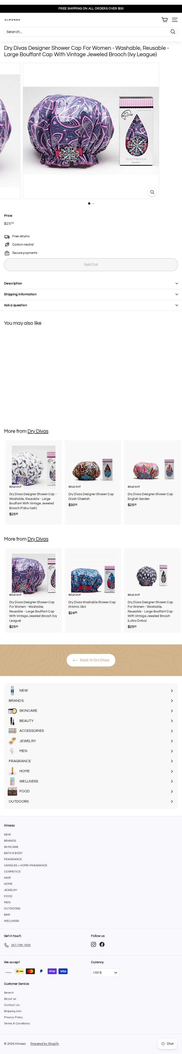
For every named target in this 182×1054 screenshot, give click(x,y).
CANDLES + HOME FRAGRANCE (25, 865)
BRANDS (10, 840)
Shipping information (20, 294)
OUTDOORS (12, 908)
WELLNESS (11, 920)
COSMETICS (12, 871)
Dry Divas (37, 431)
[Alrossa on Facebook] (102, 944)
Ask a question (15, 305)
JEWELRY (10, 890)
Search (9, 992)
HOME (8, 883)
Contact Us (11, 1005)
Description (13, 283)
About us (10, 998)
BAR (7, 914)
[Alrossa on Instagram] (93, 944)
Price (8, 215)
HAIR (7, 877)
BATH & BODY (13, 853)
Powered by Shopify (45, 1043)
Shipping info (12, 1011)
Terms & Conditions (17, 1023)
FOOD (8, 896)
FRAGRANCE (13, 859)
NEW (7, 834)
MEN (7, 902)
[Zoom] (152, 192)
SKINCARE (11, 847)
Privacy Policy (13, 1017)
